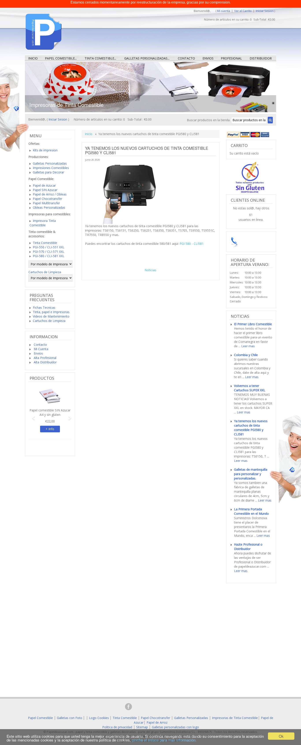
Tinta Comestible (45, 243)
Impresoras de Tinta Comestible (235, 718)
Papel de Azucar (44, 185)
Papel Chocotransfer (47, 199)
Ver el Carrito (243, 11)
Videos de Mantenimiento (51, 316)
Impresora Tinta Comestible (43, 223)
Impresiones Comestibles (51, 168)
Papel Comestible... (61, 58)
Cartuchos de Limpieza (44, 272)
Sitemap (142, 727)
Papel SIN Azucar (45, 190)
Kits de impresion (45, 150)
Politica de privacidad (117, 727)
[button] (31, 416)
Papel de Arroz (157, 722)
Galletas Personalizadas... (146, 58)
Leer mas (248, 346)
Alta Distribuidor (45, 362)
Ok (281, 736)
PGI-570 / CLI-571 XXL (48, 251)
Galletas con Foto (69, 718)
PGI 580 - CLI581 (192, 244)
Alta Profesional (44, 358)
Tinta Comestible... (100, 58)
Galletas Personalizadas (50, 163)
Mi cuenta (223, 11)
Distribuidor (261, 58)
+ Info (50, 429)
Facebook (128, 706)
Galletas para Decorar (48, 172)
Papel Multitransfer (46, 203)
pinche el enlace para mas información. (164, 740)
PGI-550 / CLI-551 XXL (48, 247)
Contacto (186, 58)
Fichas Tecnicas (44, 307)
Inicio (33, 58)
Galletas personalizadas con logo (175, 727)
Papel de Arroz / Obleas (50, 194)
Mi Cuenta (40, 349)
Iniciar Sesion (265, 11)
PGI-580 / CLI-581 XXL (48, 256)
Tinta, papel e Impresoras (51, 312)
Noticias (150, 270)
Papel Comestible (40, 718)
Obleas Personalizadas (49, 207)
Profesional (231, 58)
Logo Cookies (99, 718)
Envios (208, 58)
